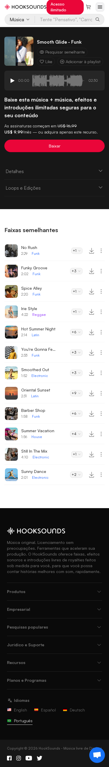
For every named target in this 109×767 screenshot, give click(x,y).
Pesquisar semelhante (65, 51)
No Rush (29, 247)
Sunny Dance (33, 471)
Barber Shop (33, 410)
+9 (74, 393)
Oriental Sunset (35, 389)
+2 (74, 474)
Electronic (39, 375)
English (20, 709)
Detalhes (15, 171)
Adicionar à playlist (83, 61)
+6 (74, 332)
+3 (74, 271)
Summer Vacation (37, 430)
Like (48, 61)
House (36, 437)
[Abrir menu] (100, 7)
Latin (35, 335)
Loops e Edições (23, 188)
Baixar (54, 145)
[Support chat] (97, 755)
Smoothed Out (35, 369)
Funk (36, 253)
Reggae (39, 314)
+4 (74, 434)
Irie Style (29, 308)
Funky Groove (34, 267)
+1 (74, 250)
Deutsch (77, 709)
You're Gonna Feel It (38, 349)
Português (23, 720)
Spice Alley (31, 288)
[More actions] (101, 250)
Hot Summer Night (38, 328)
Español (48, 709)
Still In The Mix (34, 451)
